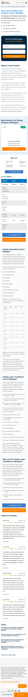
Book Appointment (14, 149)
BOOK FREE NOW (8, 694)
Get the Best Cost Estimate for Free (14, 239)
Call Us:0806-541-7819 (15, 235)
